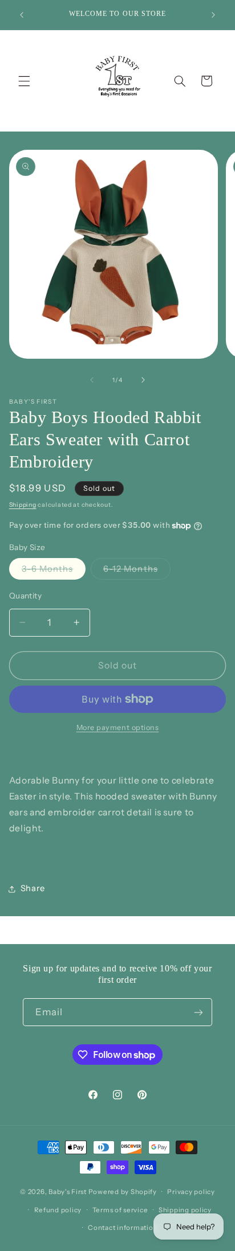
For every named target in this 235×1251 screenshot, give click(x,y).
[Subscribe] (198, 1012)
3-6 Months (54, 571)
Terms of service (120, 1210)
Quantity (25, 595)
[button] (24, 81)
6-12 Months (137, 571)
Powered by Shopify (122, 1192)
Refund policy (58, 1210)
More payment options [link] (117, 727)
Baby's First (67, 1192)
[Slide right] (143, 380)
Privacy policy (190, 1192)
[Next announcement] (213, 14)
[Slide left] (91, 380)
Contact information (122, 1228)
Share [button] (33, 888)
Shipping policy (185, 1210)
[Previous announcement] (21, 14)
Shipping (23, 504)
